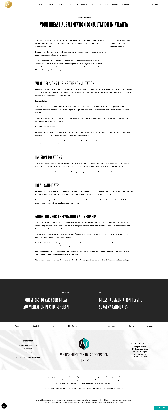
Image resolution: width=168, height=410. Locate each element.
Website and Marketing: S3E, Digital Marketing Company (105, 388)
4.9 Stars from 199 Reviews (28, 346)
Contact (150, 326)
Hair (53, 326)
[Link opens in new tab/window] (132, 343)
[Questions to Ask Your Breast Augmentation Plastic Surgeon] (42, 300)
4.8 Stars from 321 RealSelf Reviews (28, 357)
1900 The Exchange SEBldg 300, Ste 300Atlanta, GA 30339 (140, 352)
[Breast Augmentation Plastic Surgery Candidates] (126, 300)
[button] (4, 406)
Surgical (36, 326)
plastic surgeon (96, 377)
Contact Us (161, 408)
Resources (111, 326)
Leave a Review (28, 348)
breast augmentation (84, 17)
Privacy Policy (82, 388)
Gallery (131, 326)
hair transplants (91, 380)
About (17, 326)
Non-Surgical (73, 326)
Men (92, 326)
